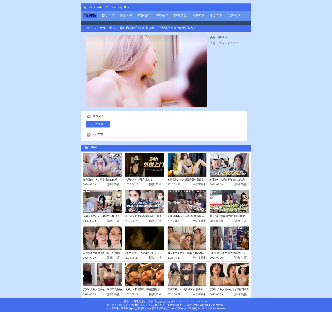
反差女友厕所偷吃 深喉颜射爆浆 (142, 289)
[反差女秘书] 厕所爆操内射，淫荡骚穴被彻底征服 (152, 253)
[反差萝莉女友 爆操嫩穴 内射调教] (187, 275)
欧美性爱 (126, 15)
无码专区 (162, 15)
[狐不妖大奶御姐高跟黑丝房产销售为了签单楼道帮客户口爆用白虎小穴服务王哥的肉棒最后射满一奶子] (144, 201)
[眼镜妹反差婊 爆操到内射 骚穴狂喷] (102, 238)
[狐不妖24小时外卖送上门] (144, 165)
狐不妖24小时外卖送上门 (138, 179)
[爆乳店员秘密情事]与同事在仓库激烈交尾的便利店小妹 (157, 28)
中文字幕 (216, 15)
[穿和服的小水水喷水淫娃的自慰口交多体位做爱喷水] (102, 165)
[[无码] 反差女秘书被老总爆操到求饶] (229, 275)
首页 (89, 28)
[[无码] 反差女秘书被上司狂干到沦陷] (102, 275)
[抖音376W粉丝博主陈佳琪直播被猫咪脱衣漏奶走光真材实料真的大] (229, 201)
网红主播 (108, 15)
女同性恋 (234, 15)
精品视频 (90, 15)
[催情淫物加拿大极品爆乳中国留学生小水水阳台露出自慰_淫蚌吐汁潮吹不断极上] (187, 165)
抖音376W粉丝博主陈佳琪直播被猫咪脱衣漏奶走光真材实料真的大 (245, 216)
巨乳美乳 (180, 15)
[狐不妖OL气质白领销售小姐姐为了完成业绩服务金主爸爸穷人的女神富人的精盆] (229, 165)
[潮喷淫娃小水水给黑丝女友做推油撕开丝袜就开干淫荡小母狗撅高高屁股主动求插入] (187, 201)
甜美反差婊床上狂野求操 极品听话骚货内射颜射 (193, 253)
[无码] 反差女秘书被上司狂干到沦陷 (102, 289)
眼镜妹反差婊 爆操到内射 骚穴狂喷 (102, 253)
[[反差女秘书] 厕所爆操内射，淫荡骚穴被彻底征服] (144, 238)
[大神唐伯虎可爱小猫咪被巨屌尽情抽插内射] (102, 201)
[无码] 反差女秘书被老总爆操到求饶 (229, 289)
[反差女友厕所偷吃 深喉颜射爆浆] (144, 275)
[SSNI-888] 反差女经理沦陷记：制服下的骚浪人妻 (236, 253)
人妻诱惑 (198, 15)
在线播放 (97, 123)
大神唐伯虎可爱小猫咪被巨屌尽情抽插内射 (106, 216)
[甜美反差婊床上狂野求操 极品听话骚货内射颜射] (187, 238)
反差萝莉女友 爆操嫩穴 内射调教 (185, 289)
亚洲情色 (144, 15)
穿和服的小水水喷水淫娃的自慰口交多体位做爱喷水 (111, 179)
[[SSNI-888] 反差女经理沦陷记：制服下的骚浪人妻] (229, 238)
